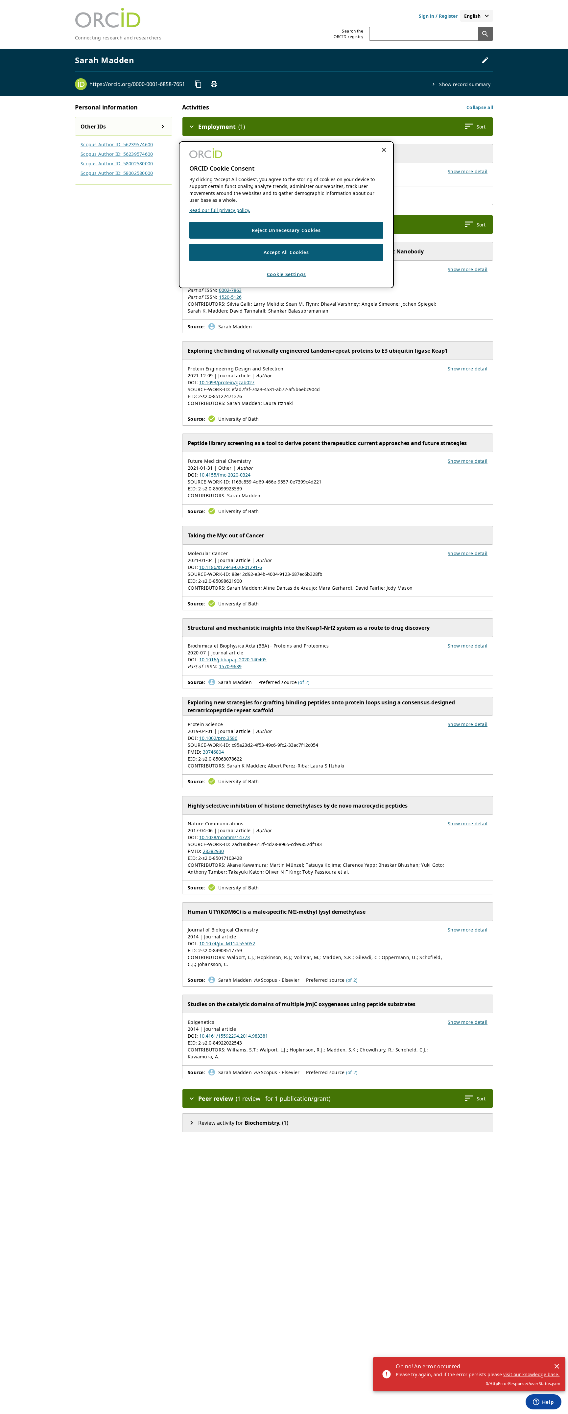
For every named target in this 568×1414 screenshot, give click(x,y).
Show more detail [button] (467, 171)
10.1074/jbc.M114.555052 (227, 943)
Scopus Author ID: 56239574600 (117, 144)
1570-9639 (230, 666)
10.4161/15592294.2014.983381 (233, 1036)
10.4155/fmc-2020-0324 (224, 475)
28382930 (213, 851)
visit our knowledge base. (531, 1374)
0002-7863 (230, 290)
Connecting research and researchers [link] (118, 38)
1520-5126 (230, 297)
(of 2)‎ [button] (304, 682)
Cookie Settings (286, 274)
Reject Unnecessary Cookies (286, 230)
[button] (479, 107)
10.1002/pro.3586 (218, 738)
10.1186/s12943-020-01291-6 (230, 567)
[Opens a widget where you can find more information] (543, 1402)
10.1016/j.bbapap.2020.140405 (233, 659)
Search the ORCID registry (348, 33)
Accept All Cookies (286, 252)
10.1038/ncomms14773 (224, 837)
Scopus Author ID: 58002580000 (117, 163)
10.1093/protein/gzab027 (226, 382)
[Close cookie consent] (384, 150)
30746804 (213, 752)
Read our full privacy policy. (219, 210)
